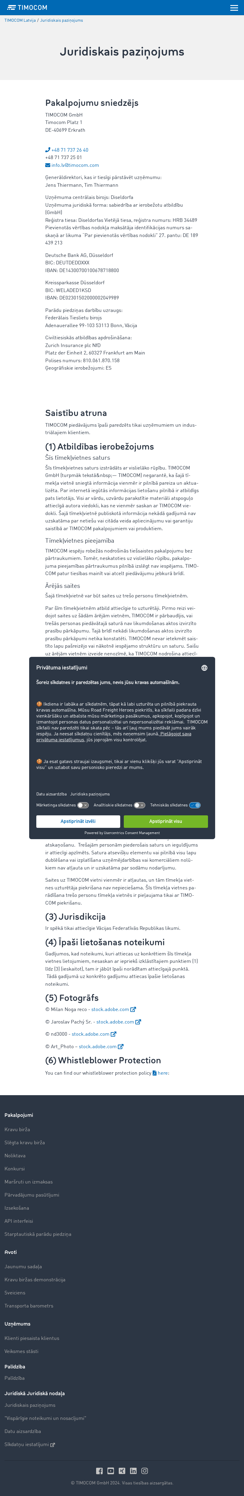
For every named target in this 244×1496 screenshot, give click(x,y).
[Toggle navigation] (234, 7)
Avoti (10, 1252)
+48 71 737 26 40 (69, 150)
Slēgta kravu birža (24, 1142)
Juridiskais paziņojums (29, 1405)
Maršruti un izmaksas (28, 1182)
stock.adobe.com (110, 1009)
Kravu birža (17, 1129)
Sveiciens (14, 1293)
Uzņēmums (17, 1324)
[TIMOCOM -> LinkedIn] (134, 1471)
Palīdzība (14, 1378)
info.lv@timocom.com (75, 165)
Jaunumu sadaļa (23, 1266)
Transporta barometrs (28, 1306)
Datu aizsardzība (22, 1431)
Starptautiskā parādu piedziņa (37, 1234)
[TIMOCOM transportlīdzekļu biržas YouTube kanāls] (111, 1471)
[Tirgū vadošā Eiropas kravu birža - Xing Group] (123, 1471)
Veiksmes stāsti (21, 1351)
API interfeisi (18, 1221)
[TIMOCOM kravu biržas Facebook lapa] (100, 1471)
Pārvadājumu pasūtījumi (31, 1195)
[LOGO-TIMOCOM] (27, 7)
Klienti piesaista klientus (31, 1338)
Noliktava (15, 1156)
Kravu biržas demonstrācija (34, 1279)
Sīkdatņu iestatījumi (26, 1444)
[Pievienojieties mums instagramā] (144, 1471)
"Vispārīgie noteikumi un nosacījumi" (45, 1418)
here (163, 1073)
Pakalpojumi (18, 1115)
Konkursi (14, 1169)
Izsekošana (16, 1208)
